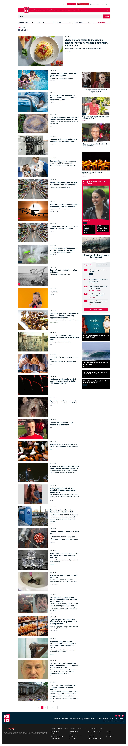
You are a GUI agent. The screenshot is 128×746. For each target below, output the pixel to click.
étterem (52, 564)
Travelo (56, 10)
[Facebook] (123, 716)
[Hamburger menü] (21, 10)
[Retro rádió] (79, 4)
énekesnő (85, 222)
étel (51, 126)
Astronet (63, 10)
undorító (52, 102)
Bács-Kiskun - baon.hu (55, 731)
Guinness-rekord (101, 230)
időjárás (96, 259)
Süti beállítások (119, 718)
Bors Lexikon (71, 4)
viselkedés (52, 80)
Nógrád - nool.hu (91, 734)
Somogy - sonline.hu (91, 736)
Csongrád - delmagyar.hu (55, 738)
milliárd (84, 120)
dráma (51, 613)
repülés (52, 168)
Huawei (90, 304)
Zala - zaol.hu (108, 736)
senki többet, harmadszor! (95, 290)
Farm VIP (84, 386)
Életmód (50, 10)
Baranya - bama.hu (54, 733)
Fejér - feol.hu (72, 733)
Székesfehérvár (95, 4)
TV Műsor (78, 10)
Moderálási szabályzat (102, 718)
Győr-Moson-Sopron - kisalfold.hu (76, 734)
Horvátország (92, 297)
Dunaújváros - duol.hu (74, 731)
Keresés (107, 16)
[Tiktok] (116, 716)
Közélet (66, 728)
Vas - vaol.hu (108, 733)
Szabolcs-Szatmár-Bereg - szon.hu (94, 738)
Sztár (39, 10)
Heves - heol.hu (72, 738)
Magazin (80, 728)
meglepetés (52, 542)
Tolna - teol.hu (109, 731)
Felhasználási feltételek (89, 718)
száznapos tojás (53, 322)
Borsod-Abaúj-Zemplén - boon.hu (57, 736)
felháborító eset (54, 211)
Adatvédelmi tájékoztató (75, 718)
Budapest (52, 701)
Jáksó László (86, 148)
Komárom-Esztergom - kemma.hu (94, 733)
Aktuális (34, 10)
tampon (51, 500)
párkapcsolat (68, 51)
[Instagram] (119, 716)
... (55, 707)
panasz (51, 277)
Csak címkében (101, 22)
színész (83, 176)
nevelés (52, 294)
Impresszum (65, 718)
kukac (51, 475)
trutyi (51, 257)
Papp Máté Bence (87, 232)
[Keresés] (104, 10)
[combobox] (25, 22)
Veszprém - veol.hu (109, 734)
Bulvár (86, 728)
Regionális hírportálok (56, 728)
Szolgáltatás (93, 728)
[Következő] (58, 707)
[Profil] (107, 10)
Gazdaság (73, 728)
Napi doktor (70, 10)
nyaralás (96, 94)
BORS (19, 27)
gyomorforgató (53, 584)
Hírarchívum (57, 718)
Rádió (100, 728)
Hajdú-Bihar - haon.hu (74, 736)
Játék (65, 4)
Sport (44, 10)
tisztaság (52, 654)
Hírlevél (111, 718)
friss (51, 344)
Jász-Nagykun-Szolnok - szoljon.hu (94, 731)
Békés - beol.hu (54, 734)
